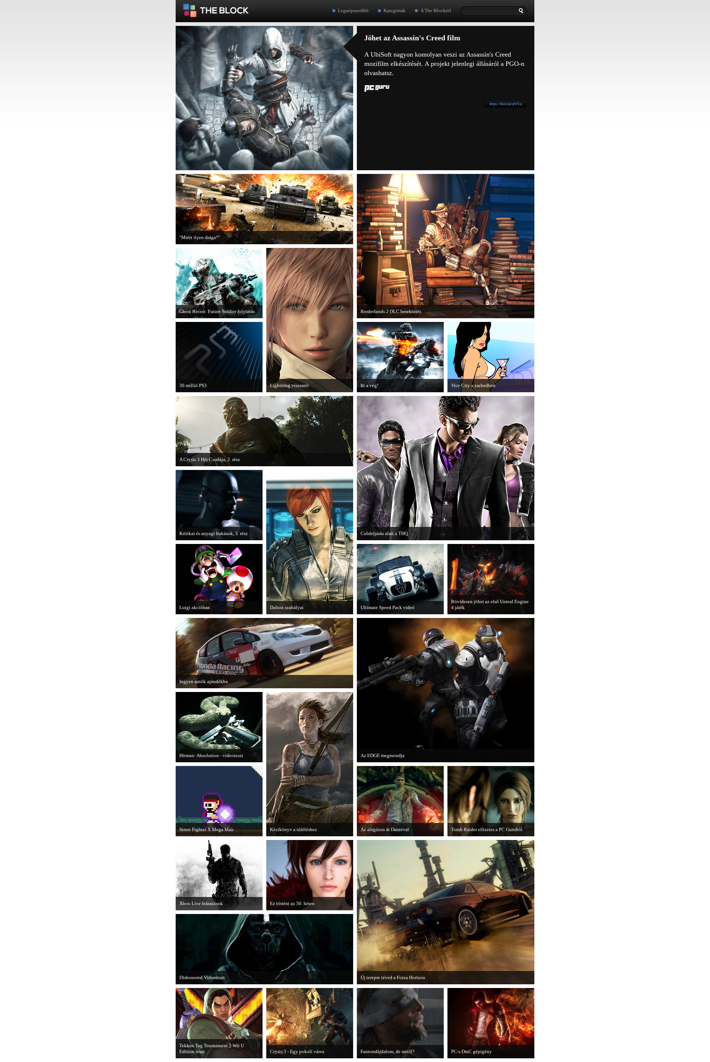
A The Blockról (435, 10)
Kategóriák (394, 10)
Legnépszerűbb (353, 10)
